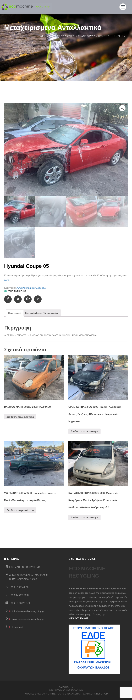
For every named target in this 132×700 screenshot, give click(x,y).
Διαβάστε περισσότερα (20, 416)
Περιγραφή (14, 313)
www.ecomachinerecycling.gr (28, 619)
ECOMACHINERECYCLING (54, 694)
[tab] (15, 313)
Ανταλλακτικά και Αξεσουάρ (74, 36)
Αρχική (45, 36)
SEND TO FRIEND (16, 291)
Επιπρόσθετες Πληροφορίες (41, 313)
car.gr (7, 280)
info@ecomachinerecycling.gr (28, 611)
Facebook (17, 627)
